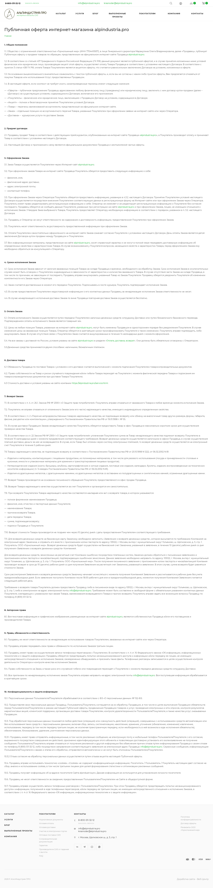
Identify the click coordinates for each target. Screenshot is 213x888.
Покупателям (47, 814)
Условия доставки (47, 827)
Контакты (80, 814)
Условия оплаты (46, 823)
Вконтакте (77, 847)
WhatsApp (99, 847)
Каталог (9, 814)
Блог (7, 825)
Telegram (84, 847)
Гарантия (43, 845)
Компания (10, 836)
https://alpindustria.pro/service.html (90, 383)
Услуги (8, 820)
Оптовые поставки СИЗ (50, 835)
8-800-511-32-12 (12, 3)
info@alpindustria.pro (89, 3)
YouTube (92, 847)
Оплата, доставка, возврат (120, 340)
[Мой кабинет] (180, 3)
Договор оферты (188, 823)
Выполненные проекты (18, 831)
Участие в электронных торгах (53, 831)
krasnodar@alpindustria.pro (118, 3)
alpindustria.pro (136, 54)
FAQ (41, 856)
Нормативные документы (51, 820)
